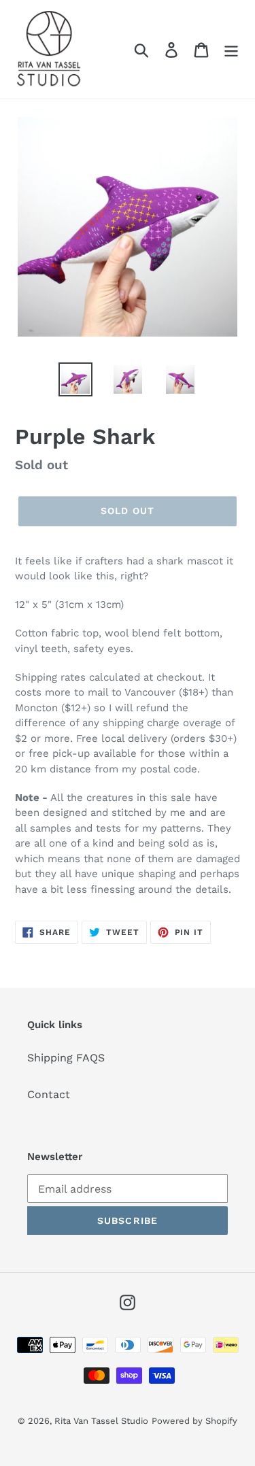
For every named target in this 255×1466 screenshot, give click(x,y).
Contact (48, 1094)
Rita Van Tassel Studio (101, 1421)
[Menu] (231, 49)
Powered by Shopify (194, 1421)
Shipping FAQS (66, 1057)
